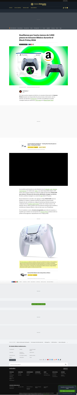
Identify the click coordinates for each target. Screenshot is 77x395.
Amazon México (34, 7)
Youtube (48, 359)
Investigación (11, 349)
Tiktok (63, 7)
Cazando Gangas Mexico (33, 350)
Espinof (28, 375)
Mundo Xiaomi (11, 380)
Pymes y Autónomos (63, 375)
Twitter (30, 44)
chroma (55, 189)
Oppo (60, 28)
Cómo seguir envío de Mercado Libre (37, 342)
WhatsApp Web (36, 28)
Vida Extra (19, 375)
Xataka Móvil (11, 375)
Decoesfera (54, 375)
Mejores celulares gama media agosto (23, 342)
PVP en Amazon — (33, 147)
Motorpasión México (46, 387)
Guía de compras (17, 7)
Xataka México (11, 386)
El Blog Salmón (63, 373)
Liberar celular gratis (62, 342)
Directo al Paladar (38, 373)
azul (51, 189)
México (10, 357)
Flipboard (31, 44)
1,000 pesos (38, 100)
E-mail (33, 44)
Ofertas (10, 7)
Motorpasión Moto (47, 375)
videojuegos (22, 357)
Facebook (28, 44)
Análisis (21, 349)
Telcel (31, 357)
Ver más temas (12, 359)
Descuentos (44, 281)
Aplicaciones (32, 352)
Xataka (10, 373)
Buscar (66, 364)
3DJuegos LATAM (21, 386)
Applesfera (11, 376)
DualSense (33, 281)
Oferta (31, 28)
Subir (65, 368)
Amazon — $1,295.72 (42, 147)
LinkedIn (58, 359)
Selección (38, 4)
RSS (54, 359)
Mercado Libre (26, 7)
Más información (46, 393)
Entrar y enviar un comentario (39, 304)
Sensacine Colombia (28, 389)
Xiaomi (57, 28)
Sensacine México (30, 386)
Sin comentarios (24, 44)
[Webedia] (65, 0)
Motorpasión (46, 373)
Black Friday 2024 (48, 100)
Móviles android (32, 355)
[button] (25, 91)
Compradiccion (54, 376)
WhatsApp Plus (47, 342)
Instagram (65, 7)
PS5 (41, 196)
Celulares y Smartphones (22, 353)
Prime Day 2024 (12, 355)
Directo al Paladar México (38, 387)
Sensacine (28, 373)
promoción (33, 98)
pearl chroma (22, 191)
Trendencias (54, 373)
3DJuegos (19, 373)
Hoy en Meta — (32, 275)
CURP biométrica (54, 342)
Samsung (52, 28)
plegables (48, 28)
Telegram (67, 7)
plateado (47, 189)
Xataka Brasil (11, 388)
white (36, 191)
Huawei (44, 28)
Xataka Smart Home (11, 378)
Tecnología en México (23, 355)
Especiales (11, 352)
